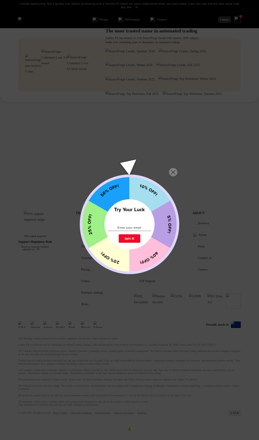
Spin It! (129, 238)
